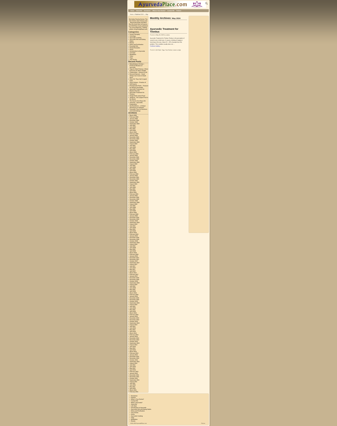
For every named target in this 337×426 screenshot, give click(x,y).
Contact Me (170, 10)
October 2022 (134, 160)
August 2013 (133, 345)
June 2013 (133, 346)
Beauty (132, 42)
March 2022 (133, 172)
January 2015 (134, 316)
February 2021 (134, 194)
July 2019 (132, 226)
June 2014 (133, 328)
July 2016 (132, 286)
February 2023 (134, 154)
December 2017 (134, 257)
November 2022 (134, 159)
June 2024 (133, 127)
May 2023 (132, 149)
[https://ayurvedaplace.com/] (170, 6)
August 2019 (133, 224)
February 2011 (134, 391)
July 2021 (132, 185)
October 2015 (134, 301)
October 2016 (134, 281)
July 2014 (132, 326)
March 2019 (133, 232)
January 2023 (134, 155)
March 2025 (133, 115)
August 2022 (133, 164)
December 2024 (134, 120)
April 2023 (133, 150)
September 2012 (134, 361)
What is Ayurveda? (136, 402)
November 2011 (134, 376)
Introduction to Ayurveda (137, 51)
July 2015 (132, 306)
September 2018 (134, 242)
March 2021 (133, 192)
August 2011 (133, 381)
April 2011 (133, 388)
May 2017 (132, 269)
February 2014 (134, 335)
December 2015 (134, 298)
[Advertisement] (170, 23)
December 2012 (134, 356)
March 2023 (133, 152)
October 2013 (134, 341)
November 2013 (134, 340)
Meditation (133, 54)
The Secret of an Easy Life (138, 101)
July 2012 (132, 365)
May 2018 (132, 249)
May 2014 (132, 329)
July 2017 (132, 266)
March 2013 (133, 351)
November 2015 (134, 299)
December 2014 (134, 318)
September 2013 (134, 343)
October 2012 (134, 360)
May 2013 (132, 348)
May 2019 (132, 229)
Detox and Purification (136, 44)
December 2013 (134, 338)
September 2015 (134, 303)
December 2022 (134, 157)
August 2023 (133, 144)
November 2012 (134, 358)
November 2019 (134, 219)
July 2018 (132, 246)
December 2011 (134, 375)
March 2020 (133, 212)
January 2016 (134, 296)
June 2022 (133, 167)
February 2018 (134, 254)
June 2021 (133, 187)
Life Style (158, 50)
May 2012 (132, 368)
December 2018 (134, 237)
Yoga (163, 50)
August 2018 (133, 244)
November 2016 (134, 279)
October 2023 (134, 140)
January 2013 (134, 355)
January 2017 (134, 276)
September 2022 (134, 162)
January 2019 (134, 236)
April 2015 (133, 311)
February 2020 (134, 214)
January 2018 (134, 256)
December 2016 (134, 278)
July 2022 (132, 165)
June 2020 (133, 207)
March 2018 (133, 252)
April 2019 (133, 231)
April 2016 (133, 291)
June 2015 (133, 308)
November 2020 (134, 199)
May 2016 (132, 289)
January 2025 (134, 118)
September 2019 (134, 222)
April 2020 (133, 211)
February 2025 (134, 117)
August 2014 (133, 324)
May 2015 (132, 309)
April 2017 (133, 271)
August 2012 (133, 363)
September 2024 (134, 123)
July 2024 (132, 125)
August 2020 (133, 204)
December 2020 (134, 197)
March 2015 (133, 313)
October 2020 (134, 201)
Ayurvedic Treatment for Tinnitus (164, 30)
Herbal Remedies (135, 48)
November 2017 (134, 259)
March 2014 (133, 333)
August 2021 (133, 184)
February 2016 (134, 294)
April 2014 (133, 331)
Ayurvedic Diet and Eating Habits (141, 409)
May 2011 (132, 386)
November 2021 (134, 179)
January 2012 (134, 373)
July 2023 (132, 145)
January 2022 (134, 175)
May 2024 (132, 128)
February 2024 (134, 134)
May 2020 (132, 209)
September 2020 (134, 202)
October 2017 (134, 261)
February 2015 (134, 314)
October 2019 (134, 221)
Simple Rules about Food (137, 96)
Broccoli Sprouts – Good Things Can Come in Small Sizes (138, 75)
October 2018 (134, 241)
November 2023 (134, 139)
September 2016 (134, 283)
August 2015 (133, 304)
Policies (178, 10)
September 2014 (134, 323)
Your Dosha (168, 50)
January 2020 (134, 216)
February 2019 (134, 234)
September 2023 (134, 142)
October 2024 (134, 122)
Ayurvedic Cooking (135, 37)
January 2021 (134, 195)
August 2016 (133, 284)
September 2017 (134, 262)
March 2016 (133, 293)
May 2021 (132, 189)
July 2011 (132, 383)
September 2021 (134, 182)
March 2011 (133, 390)
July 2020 (132, 206)
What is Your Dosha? (159, 10)
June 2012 (133, 366)
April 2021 (133, 190)
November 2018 (134, 239)
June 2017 (133, 268)
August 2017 (133, 264)
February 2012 (134, 371)
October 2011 (134, 378)
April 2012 (133, 370)
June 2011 (133, 385)
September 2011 (134, 380)
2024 (142, 14)
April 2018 (133, 251)
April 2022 (133, 170)
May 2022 (132, 169)
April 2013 (133, 350)
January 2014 (134, 336)
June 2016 (133, 288)
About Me (139, 10)
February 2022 (134, 174)
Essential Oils (134, 46)
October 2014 (134, 321)
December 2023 (134, 137)
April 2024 (133, 130)
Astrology (133, 36)
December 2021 (134, 177)
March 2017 (133, 273)
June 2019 (133, 227)
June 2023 (133, 147)
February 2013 (134, 353)
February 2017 (134, 274)
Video (131, 56)
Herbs (131, 49)
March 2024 (133, 132)
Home (132, 10)
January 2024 (134, 135)
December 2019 (134, 217)
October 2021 (134, 180)
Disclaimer (147, 10)
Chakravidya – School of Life (138, 72)
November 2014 (134, 319)
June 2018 (133, 247)
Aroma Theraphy (135, 34)
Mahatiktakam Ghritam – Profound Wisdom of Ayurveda (137, 65)
